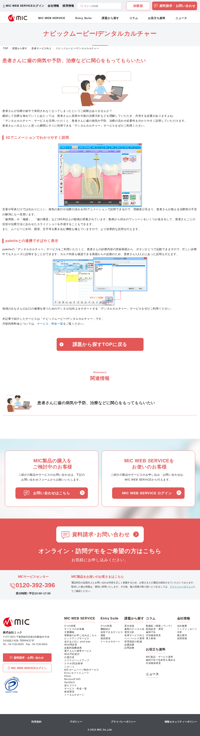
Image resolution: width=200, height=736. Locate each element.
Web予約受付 (72, 654)
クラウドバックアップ (76, 660)
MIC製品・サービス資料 (159, 656)
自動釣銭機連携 (73, 647)
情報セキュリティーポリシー (181, 721)
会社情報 (53, 5)
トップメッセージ (187, 629)
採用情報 (68, 5)
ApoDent (69, 682)
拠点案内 (182, 635)
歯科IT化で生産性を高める (161, 660)
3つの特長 (70, 626)
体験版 (138, 5)
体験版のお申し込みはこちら (80, 635)
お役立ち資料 (156, 18)
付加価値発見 (153, 635)
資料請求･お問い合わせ (101, 534)
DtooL (67, 676)
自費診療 (129, 644)
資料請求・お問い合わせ (177, 5)
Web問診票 (70, 644)
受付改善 (129, 626)
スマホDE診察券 (73, 663)
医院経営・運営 (154, 629)
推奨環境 (69, 691)
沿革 (179, 632)
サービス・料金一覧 (50, 323)
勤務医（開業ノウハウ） (159, 626)
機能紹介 (106, 629)
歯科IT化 (151, 632)
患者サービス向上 (134, 635)
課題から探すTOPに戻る (100, 344)
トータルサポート (74, 694)
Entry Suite (83, 18)
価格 (103, 635)
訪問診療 (129, 647)
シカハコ (69, 666)
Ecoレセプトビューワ (76, 673)
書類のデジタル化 (134, 629)
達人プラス (70, 685)
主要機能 (69, 632)
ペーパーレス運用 (134, 638)
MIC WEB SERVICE (51, 18)
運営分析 (129, 632)
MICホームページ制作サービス (81, 669)
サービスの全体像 (74, 629)
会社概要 (182, 626)
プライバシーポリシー (181, 586)
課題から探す (110, 18)
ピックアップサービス (76, 638)
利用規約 (36, 721)
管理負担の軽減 (133, 641)
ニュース (181, 18)
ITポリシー (76, 721)
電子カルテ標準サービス (78, 651)
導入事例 (151, 638)
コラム (133, 18)
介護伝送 (69, 657)
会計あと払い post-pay (77, 641)
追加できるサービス (112, 632)
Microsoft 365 (72, 679)
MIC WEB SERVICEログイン (25, 5)
